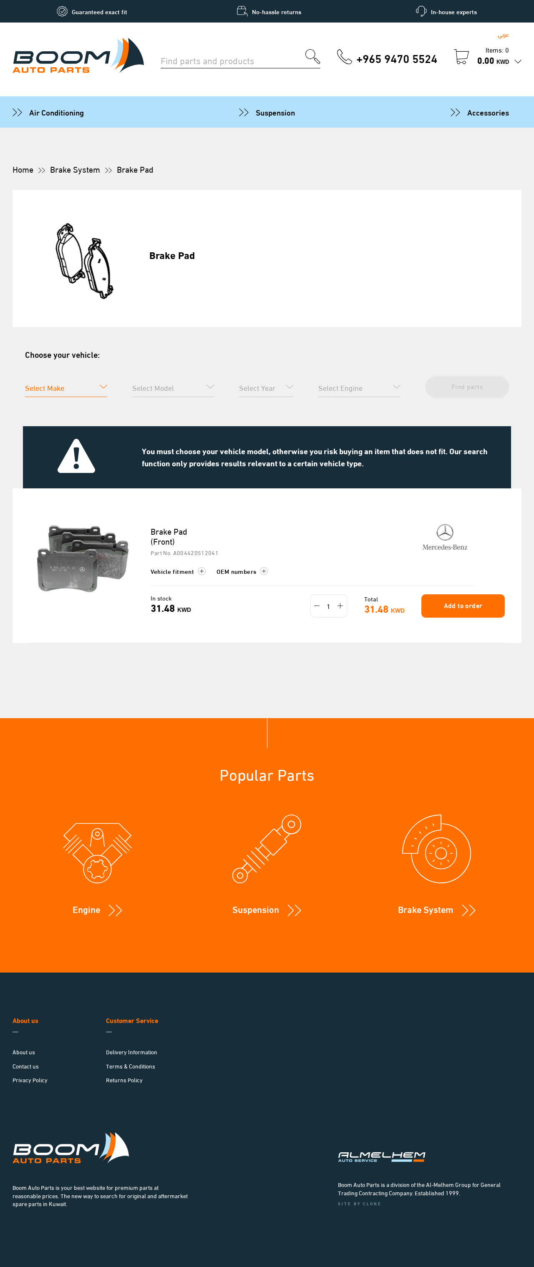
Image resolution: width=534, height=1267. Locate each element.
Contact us (26, 1065)
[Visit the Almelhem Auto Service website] (425, 1146)
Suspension (275, 112)
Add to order (463, 605)
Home (23, 169)
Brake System (75, 169)
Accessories (488, 112)
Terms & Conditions (130, 1065)
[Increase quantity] (340, 606)
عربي (503, 34)
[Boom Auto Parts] (78, 56)
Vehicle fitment (173, 571)
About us (24, 1051)
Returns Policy (124, 1079)
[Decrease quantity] (317, 606)
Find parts (467, 386)
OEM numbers (237, 571)
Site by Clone (360, 1203)
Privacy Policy (30, 1079)
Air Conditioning (56, 112)
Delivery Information (131, 1051)
